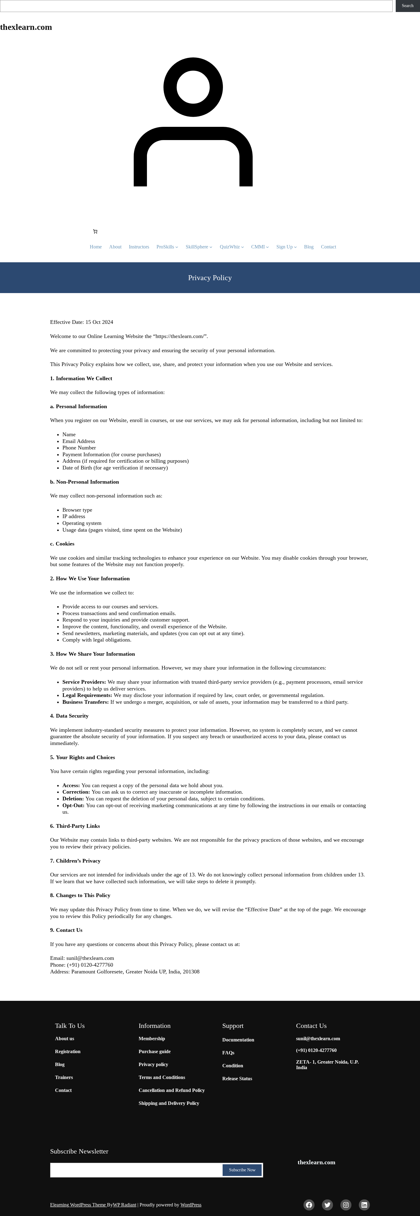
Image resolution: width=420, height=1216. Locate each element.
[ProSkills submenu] (176, 246)
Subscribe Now (242, 1170)
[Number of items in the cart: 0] (95, 231)
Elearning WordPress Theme (78, 1204)
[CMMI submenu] (267, 246)
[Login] (190, 120)
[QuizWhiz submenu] (242, 246)
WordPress (190, 1204)
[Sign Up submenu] (295, 246)
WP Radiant (124, 1204)
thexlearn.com (26, 27)
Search (408, 5)
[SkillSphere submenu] (210, 246)
